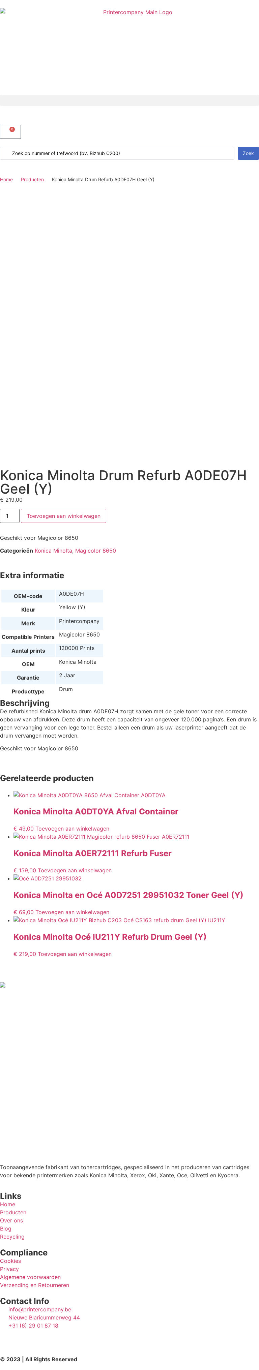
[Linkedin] (8, 1338)
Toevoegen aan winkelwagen (63, 515)
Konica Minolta (53, 550)
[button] (129, 100)
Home (6, 179)
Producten (32, 179)
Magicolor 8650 (95, 550)
